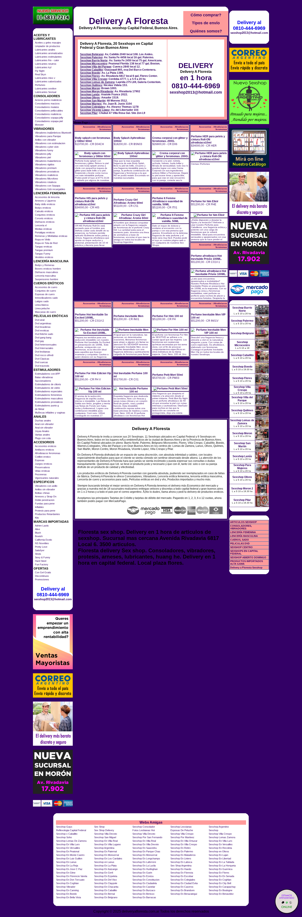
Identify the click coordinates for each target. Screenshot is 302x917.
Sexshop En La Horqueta (222, 865)
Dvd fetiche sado (44, 334)
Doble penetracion (44, 500)
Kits (37, 517)
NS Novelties (42, 543)
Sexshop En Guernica (220, 869)
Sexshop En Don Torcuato (70, 879)
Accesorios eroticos (45, 446)
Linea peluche (42, 308)
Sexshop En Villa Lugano (107, 844)
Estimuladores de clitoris (48, 384)
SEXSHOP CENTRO (241, 547)
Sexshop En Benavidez (221, 893)
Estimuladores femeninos (48, 395)
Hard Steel (40, 561)
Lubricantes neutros (45, 63)
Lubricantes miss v (45, 78)
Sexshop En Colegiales (182, 879)
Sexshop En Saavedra (144, 848)
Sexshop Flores (90, 75)
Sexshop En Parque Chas (146, 851)
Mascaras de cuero (45, 312)
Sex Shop (99, 826)
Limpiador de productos (47, 46)
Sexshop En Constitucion (145, 879)
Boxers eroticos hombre (48, 268)
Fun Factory (41, 564)
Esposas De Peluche (181, 830)
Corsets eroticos (44, 218)
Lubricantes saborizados (48, 81)
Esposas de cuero (45, 294)
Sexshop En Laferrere (144, 862)
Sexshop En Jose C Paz (69, 869)
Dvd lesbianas (42, 351)
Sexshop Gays (64, 826)
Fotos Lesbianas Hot (143, 830)
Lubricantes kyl (43, 67)
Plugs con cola (43, 438)
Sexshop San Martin (92, 100)
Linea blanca (41, 305)
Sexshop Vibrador (65, 886)
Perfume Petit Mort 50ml (167, 374)
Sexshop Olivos (90, 97)
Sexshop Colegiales (92, 106)
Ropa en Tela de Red (46, 243)
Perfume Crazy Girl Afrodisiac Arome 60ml (128, 201)
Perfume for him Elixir (204, 201)
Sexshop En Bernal (104, 893)
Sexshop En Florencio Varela (71, 876)
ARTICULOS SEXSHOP (243, 522)
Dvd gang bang (43, 337)
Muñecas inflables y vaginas (50, 412)
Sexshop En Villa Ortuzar (183, 841)
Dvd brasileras (43, 327)
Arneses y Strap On (45, 496)
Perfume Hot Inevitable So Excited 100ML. (91, 316)
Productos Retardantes (47, 514)
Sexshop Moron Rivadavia (96, 91)
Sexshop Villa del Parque (95, 66)
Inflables (39, 507)
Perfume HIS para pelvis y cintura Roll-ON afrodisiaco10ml (91, 201)
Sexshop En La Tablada (221, 862)
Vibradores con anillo (46, 486)
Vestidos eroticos (44, 257)
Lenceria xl (41, 225)
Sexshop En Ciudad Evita (184, 883)
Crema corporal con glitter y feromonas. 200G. (170, 139)
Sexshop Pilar (88, 113)
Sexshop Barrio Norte (93, 60)
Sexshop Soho (64, 837)
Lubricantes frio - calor (47, 60)
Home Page (81, 122)
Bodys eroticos (43, 207)
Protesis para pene (45, 510)
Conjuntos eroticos (45, 214)
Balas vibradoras (44, 377)
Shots (38, 554)
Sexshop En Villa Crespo (183, 844)
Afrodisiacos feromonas (47, 453)
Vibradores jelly (43, 154)
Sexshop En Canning (67, 890)
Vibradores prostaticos (47, 171)
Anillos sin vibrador (45, 489)
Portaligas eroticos (45, 232)
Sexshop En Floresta (181, 872)
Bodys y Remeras (44, 265)
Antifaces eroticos (44, 449)
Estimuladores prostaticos (49, 402)
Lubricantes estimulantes (48, 56)
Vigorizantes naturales (47, 478)
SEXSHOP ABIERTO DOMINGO (248, 557)
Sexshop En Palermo (181, 851)
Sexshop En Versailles (221, 844)
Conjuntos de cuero (45, 290)
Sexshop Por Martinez (182, 837)
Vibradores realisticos (46, 175)
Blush (38, 532)
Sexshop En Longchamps (146, 858)
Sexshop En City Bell (220, 883)
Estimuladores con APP (47, 373)
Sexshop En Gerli (103, 872)
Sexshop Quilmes (91, 85)
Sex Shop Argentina (180, 865)
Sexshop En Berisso (143, 893)
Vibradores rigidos (44, 164)
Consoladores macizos (47, 103)
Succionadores (43, 380)
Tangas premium (44, 250)
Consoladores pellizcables (49, 110)
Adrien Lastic (42, 525)
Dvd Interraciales (44, 348)
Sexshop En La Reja (67, 865)
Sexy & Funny (42, 557)
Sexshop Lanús (89, 94)
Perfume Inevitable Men (128, 316)
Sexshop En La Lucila (144, 865)
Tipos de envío (206, 23)
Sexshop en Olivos (219, 851)
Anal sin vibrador (44, 427)
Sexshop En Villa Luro (220, 841)
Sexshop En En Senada (221, 876)
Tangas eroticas (43, 246)
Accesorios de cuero (46, 287)
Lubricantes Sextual (45, 92)
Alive (37, 529)
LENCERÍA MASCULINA (244, 536)
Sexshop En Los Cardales (108, 858)
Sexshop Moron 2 (242, 488)
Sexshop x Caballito (66, 833)
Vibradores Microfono (46, 178)
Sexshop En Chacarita (106, 886)
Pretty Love (41, 546)
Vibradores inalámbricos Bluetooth (53, 132)
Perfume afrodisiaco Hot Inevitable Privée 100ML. (206, 257)
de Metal (39, 409)
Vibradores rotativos (46, 182)
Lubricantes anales (45, 49)
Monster (39, 124)
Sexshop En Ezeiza (142, 876)
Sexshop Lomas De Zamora (71, 841)
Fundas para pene (45, 503)
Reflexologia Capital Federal (71, 830)
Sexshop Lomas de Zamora (97, 82)
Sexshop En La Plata (105, 865)
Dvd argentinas (43, 323)
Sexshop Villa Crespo (93, 79)
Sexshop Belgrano (91, 54)
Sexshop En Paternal (105, 851)
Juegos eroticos (43, 463)
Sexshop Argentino (219, 826)
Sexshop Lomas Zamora (222, 837)
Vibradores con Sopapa (47, 185)
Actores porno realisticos (48, 100)
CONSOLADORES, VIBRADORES (241, 527)
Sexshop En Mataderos (183, 855)
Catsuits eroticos (44, 211)
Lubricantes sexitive (45, 88)
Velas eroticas (42, 471)
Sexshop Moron (90, 88)
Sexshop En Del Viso (105, 879)
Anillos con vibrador (45, 139)
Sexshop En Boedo (66, 893)
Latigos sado (42, 301)
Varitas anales (42, 434)
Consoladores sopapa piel (49, 121)
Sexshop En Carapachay (222, 886)
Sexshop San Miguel (105, 837)
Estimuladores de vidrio (47, 388)
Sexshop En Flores (219, 872)
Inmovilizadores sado (46, 297)
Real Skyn (40, 74)
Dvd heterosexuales (46, 344)
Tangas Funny (42, 253)
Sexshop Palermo (91, 57)
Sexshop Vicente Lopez (94, 109)
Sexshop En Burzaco (143, 890)
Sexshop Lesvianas (181, 826)
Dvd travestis (42, 365)
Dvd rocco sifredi (44, 355)
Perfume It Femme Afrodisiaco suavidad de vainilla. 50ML (167, 201)
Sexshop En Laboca (181, 862)
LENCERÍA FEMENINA (243, 532)
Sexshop (213, 830)
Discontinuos (42, 576)
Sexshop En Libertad (220, 858)
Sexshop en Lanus (104, 862)
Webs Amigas (151, 822)
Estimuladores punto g (47, 405)
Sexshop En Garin (142, 872)
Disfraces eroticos (45, 222)
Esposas (39, 460)
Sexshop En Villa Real (106, 841)
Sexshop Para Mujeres (242, 467)
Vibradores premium (46, 168)
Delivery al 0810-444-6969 (53, 591)
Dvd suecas (41, 362)
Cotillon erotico (43, 456)
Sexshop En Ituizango (106, 869)
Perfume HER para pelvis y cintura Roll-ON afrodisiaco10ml (208, 139)
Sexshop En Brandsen (182, 890)
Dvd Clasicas (42, 358)
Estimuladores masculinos (49, 398)
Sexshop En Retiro (180, 848)
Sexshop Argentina (104, 848)
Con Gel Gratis (43, 572)
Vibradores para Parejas (48, 136)
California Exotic (43, 539)
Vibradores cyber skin (47, 146)
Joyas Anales (42, 431)
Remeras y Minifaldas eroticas (51, 236)
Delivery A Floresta (128, 21)
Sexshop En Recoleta (220, 848)
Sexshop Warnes (90, 103)
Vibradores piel (43, 157)
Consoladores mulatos (47, 107)
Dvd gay (39, 341)
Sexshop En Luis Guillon (69, 858)
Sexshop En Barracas (144, 897)
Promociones (42, 579)
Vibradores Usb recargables (50, 189)
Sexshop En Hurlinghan (145, 869)
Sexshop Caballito (91, 69)
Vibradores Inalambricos (48, 161)
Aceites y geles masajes (48, 42)
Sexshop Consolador (143, 826)
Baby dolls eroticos (45, 204)
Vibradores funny (44, 150)
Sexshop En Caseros (181, 886)
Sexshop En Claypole (105, 883)
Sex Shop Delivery (104, 830)
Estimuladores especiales (48, 391)
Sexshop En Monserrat (106, 855)
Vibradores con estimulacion (50, 143)
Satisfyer (39, 550)
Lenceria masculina (45, 275)
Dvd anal (39, 320)
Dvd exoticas (42, 330)
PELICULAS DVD (240, 543)
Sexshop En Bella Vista (68, 897)
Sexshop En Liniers (180, 858)
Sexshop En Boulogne (220, 890)
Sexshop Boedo (90, 72)
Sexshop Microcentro (93, 63)
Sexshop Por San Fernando (147, 837)
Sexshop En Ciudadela (144, 883)
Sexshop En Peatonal (67, 851)
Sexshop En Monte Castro (70, 855)
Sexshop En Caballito (105, 890)
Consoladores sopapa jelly (49, 117)
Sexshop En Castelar (143, 886)
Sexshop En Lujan (218, 855)
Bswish (39, 536)
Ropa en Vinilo (42, 239)
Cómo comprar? (206, 15)
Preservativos (42, 467)
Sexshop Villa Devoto (105, 833)
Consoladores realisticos (48, 114)
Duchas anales (43, 420)
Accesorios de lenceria (47, 197)
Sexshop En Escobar (181, 876)
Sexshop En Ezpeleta (105, 876)
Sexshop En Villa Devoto (145, 844)
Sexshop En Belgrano (105, 897)
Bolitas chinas (42, 493)
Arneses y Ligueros (45, 200)
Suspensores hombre (46, 279)
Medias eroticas (43, 229)
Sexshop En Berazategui (183, 893)
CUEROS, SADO (239, 539)
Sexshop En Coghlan (220, 879)
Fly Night (39, 71)
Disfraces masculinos (46, 272)
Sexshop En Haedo (180, 869)
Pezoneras (41, 474)
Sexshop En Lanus (66, 862)
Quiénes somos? (206, 31)
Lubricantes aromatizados (49, 53)
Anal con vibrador (44, 424)
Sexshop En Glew (65, 872)
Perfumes (40, 85)
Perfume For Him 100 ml (167, 316)
